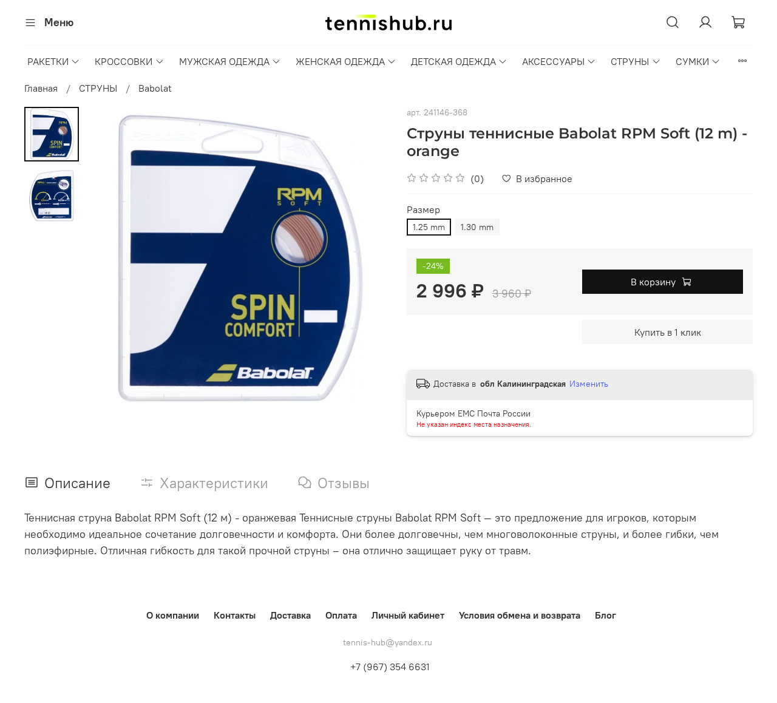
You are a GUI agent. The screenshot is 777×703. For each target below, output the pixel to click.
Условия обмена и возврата (519, 615)
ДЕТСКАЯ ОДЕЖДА (453, 61)
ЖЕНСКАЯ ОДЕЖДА (340, 61)
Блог (605, 615)
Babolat (155, 88)
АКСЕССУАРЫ (553, 61)
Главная (41, 88)
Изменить (588, 383)
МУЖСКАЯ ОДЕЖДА (224, 61)
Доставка (290, 615)
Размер (423, 210)
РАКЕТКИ (48, 61)
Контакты (235, 615)
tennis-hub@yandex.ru (387, 642)
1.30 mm (477, 227)
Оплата (341, 615)
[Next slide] (364, 258)
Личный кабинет (408, 615)
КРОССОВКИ (123, 61)
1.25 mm (429, 227)
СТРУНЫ (630, 61)
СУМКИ (692, 61)
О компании (172, 615)
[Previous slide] (109, 258)
